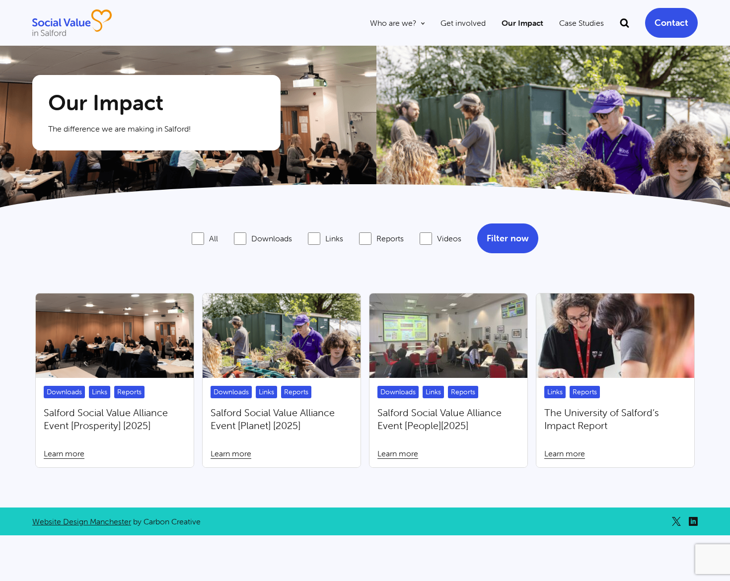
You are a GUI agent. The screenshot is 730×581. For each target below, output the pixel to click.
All (213, 238)
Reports (390, 238)
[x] (676, 521)
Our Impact (522, 23)
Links (334, 238)
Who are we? (393, 23)
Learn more (115, 380)
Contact (671, 22)
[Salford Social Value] (72, 22)
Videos (449, 238)
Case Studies (581, 23)
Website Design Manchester (81, 521)
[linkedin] (693, 521)
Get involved (463, 23)
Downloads (271, 238)
